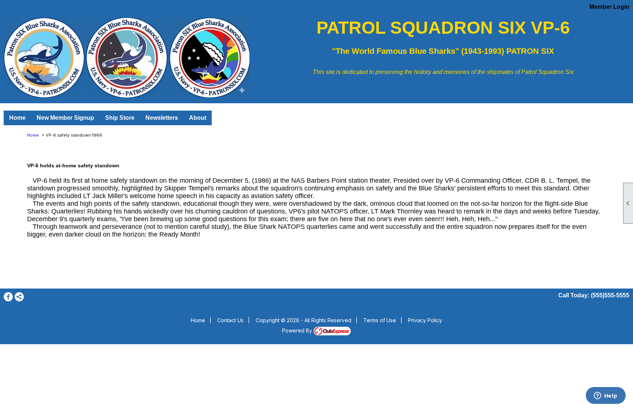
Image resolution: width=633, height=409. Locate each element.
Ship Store (119, 118)
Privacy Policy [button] (425, 320)
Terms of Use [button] (379, 320)
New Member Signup (65, 118)
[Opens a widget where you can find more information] (605, 396)
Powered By (298, 330)
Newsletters (161, 118)
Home (17, 118)
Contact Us (230, 320)
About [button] (197, 118)
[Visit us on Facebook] (8, 296)
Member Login (609, 7)
